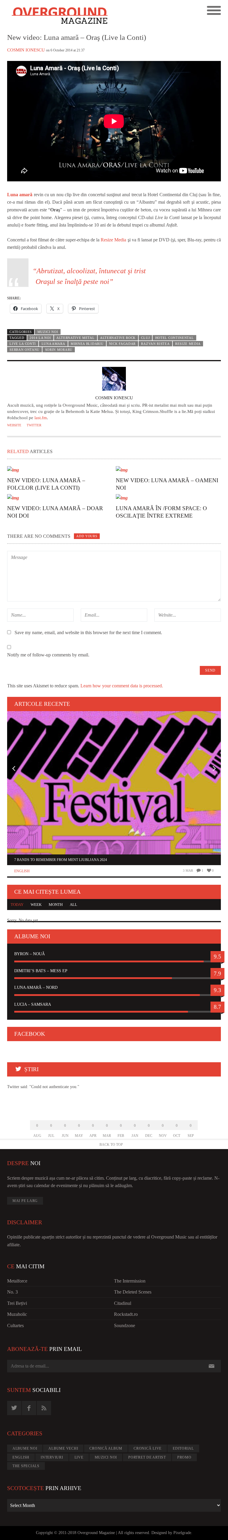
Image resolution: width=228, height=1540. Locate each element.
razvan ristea (155, 343)
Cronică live (148, 1448)
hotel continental (174, 338)
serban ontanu (24, 349)
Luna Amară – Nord (36, 987)
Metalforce (17, 1280)
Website (14, 425)
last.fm (40, 417)
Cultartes (15, 1325)
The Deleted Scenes (132, 1291)
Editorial (183, 1448)
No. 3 (12, 1291)
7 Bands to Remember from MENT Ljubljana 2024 (60, 860)
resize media (188, 343)
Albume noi (24, 1448)
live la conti (23, 343)
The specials (25, 1466)
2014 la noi (40, 338)
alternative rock (118, 338)
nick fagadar (122, 343)
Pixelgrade (182, 1532)
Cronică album (105, 1448)
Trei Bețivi (17, 1303)
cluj (145, 338)
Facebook (29, 1034)
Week (36, 904)
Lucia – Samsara (32, 1004)
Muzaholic (17, 1314)
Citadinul (122, 1303)
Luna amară (19, 194)
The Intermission (129, 1280)
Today (17, 904)
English (22, 871)
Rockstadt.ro (126, 1314)
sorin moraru (58, 349)
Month (56, 904)
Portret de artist (147, 1457)
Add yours (86, 536)
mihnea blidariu (87, 343)
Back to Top (111, 1145)
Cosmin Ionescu (26, 50)
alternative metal (75, 338)
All (73, 904)
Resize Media (113, 239)
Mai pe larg (25, 1201)
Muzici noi (47, 332)
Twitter (34, 425)
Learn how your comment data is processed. (121, 685)
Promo (184, 1457)
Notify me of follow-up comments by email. (48, 654)
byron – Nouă (29, 954)
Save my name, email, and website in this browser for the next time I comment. (88, 632)
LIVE (79, 1457)
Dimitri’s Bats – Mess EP (40, 971)
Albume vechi (63, 1448)
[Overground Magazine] (60, 16)
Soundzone (124, 1325)
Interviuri (52, 1457)
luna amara (53, 343)
